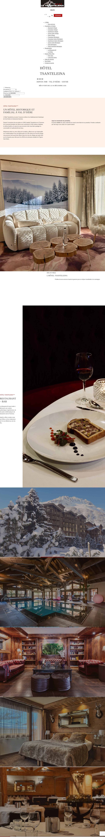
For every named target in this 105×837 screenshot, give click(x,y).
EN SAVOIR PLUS (77, 283)
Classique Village (53, 29)
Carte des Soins (52, 57)
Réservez (7, 87)
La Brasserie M (52, 50)
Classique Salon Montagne (55, 39)
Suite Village (51, 35)
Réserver (58, 15)
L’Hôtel (47, 22)
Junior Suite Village (53, 33)
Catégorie (6, 91)
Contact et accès (49, 63)
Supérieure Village (53, 31)
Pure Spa (50, 55)
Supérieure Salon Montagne (55, 41)
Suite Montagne (52, 44)
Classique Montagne (53, 37)
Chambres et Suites (50, 26)
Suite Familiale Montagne (55, 46)
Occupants (6, 89)
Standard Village (52, 28)
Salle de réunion (49, 59)
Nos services (51, 24)
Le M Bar (50, 52)
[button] (15, 91)
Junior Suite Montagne (54, 42)
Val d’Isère (48, 61)
